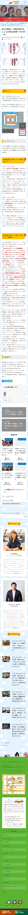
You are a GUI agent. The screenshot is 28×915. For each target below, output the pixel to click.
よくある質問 (5, 875)
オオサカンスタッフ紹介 (8, 849)
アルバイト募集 (6, 864)
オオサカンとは (6, 835)
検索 (25, 516)
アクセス (4, 857)
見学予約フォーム (6, 879)
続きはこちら (17, 573)
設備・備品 (5, 853)
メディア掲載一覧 (6, 868)
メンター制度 (5, 846)
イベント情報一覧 (13, 634)
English (4, 891)
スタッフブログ (7, 39)
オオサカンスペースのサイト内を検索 (10, 513)
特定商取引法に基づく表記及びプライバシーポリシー (13, 887)
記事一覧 (7, 400)
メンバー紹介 (14, 523)
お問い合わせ (5, 882)
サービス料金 (5, 842)
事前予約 (21, 374)
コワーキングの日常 (7, 838)
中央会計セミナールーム (19, 100)
